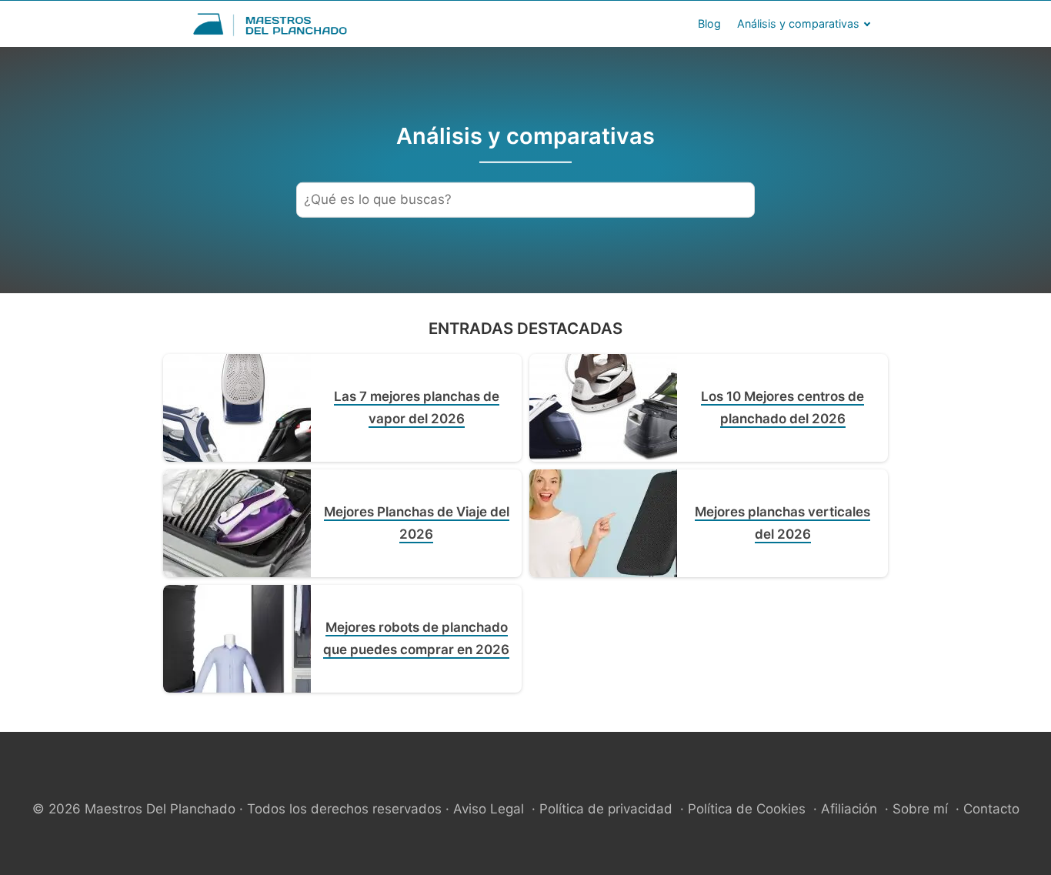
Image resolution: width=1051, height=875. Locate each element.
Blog (709, 23)
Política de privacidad (605, 809)
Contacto (991, 809)
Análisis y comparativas (798, 23)
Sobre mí (920, 809)
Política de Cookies (747, 809)
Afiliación (849, 809)
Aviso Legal (488, 809)
